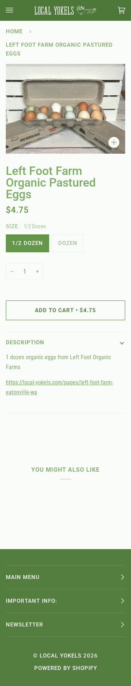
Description (25, 342)
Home (14, 31)
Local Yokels (61, 655)
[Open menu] (17, 10)
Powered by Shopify (65, 668)
